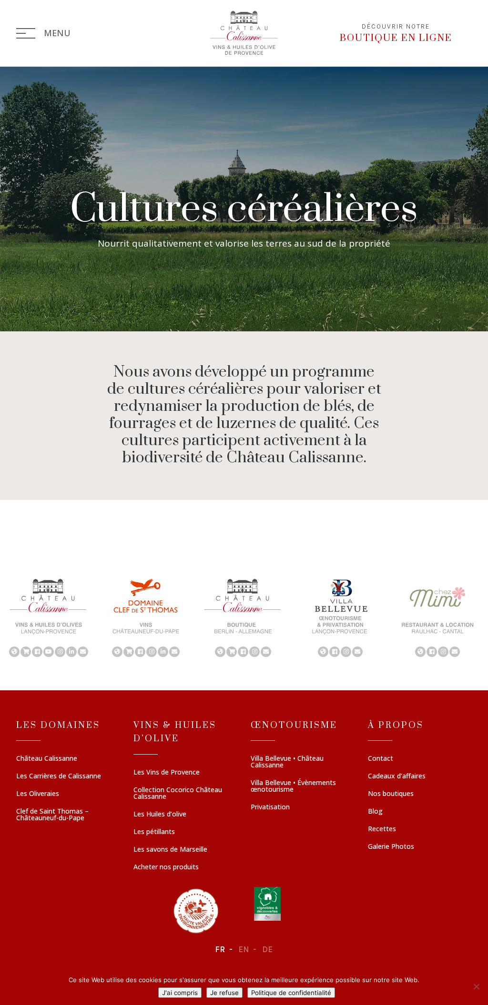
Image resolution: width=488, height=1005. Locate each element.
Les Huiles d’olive (159, 814)
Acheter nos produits (166, 867)
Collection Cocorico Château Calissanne (177, 793)
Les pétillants (154, 832)
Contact (380, 759)
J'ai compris (180, 992)
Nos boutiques (391, 794)
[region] (244, 617)
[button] (48, 617)
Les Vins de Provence (166, 772)
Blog (375, 812)
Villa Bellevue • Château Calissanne (287, 762)
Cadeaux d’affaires (397, 776)
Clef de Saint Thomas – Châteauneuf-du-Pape (52, 815)
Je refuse (224, 992)
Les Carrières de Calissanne (58, 776)
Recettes (382, 829)
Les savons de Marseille (170, 850)
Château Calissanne (46, 759)
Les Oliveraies (37, 794)
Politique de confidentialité (291, 992)
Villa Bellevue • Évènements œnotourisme (293, 786)
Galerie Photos (391, 847)
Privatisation (270, 807)
